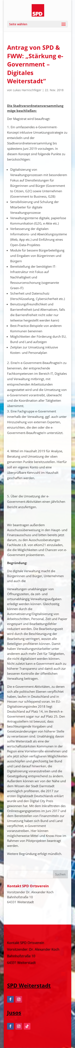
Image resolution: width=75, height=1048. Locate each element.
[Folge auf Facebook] (10, 999)
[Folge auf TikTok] (27, 1026)
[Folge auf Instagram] (18, 999)
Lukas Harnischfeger (27, 90)
